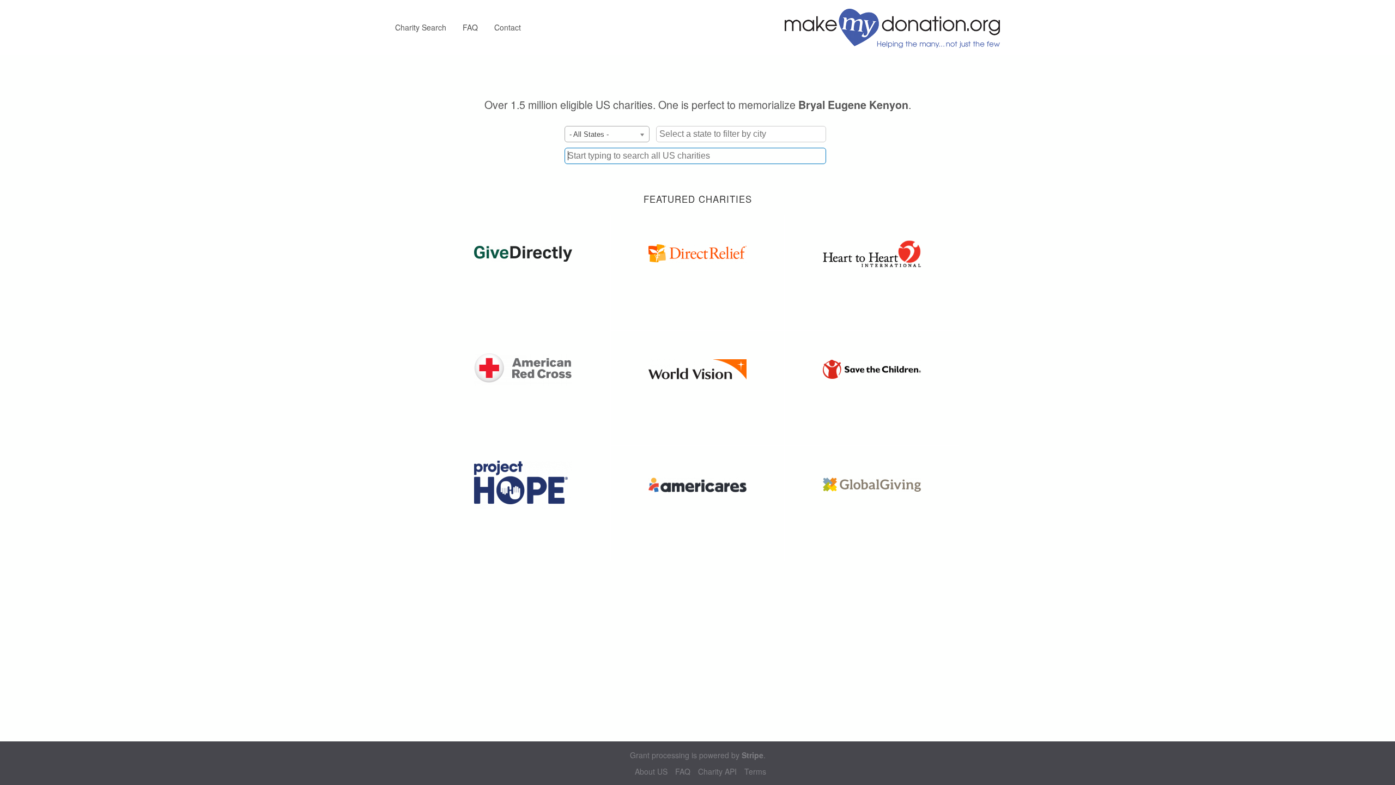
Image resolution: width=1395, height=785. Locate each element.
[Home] (896, 27)
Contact (507, 27)
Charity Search (420, 27)
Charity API (717, 772)
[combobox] (695, 156)
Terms (755, 772)
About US (651, 772)
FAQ (470, 27)
